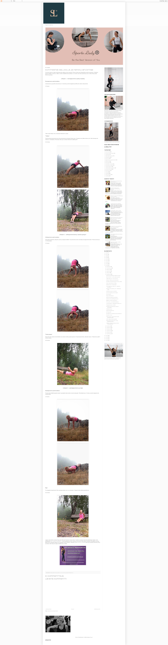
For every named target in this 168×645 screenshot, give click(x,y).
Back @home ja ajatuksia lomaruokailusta (114, 313)
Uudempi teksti (48, 609)
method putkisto (108, 166)
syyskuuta (108, 271)
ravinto (106, 171)
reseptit (106, 173)
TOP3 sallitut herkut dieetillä (111, 319)
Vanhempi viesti (97, 609)
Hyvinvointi (107, 151)
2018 (107, 259)
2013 (107, 335)
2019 (107, 257)
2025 (107, 252)
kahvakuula (107, 157)
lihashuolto (107, 162)
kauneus (106, 158)
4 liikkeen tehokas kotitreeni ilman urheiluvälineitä (112, 324)
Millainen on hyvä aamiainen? (111, 300)
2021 (107, 254)
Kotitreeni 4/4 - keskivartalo (111, 284)
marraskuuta (108, 268)
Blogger (91, 637)
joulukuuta (108, 266)
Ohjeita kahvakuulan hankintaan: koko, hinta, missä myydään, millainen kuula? (117, 218)
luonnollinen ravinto (109, 163)
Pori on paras (108, 294)
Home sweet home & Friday (111, 283)
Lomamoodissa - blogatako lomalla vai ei (113, 303)
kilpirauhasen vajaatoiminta (110, 159)
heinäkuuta (108, 274)
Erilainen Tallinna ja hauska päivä (112, 280)
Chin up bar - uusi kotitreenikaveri (112, 301)
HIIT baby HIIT (108, 312)
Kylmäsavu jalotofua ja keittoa (112, 297)
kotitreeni (59, 572)
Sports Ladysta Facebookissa (55, 541)
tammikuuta (108, 333)
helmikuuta (108, 332)
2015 (107, 263)
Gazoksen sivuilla (80, 542)
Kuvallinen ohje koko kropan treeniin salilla (114, 281)
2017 (107, 260)
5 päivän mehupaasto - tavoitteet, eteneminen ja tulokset (115, 189)
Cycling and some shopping (116, 203)
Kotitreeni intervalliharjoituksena (112, 298)
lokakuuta (108, 269)
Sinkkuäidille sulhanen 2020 (116, 210)
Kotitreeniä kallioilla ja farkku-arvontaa (113, 275)
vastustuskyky (108, 174)
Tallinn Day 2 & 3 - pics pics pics (112, 278)
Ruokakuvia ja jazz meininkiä (111, 291)
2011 (107, 338)
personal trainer (108, 169)
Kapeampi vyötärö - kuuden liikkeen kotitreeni (116, 242)
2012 (107, 337)
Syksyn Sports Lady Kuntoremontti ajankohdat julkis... (112, 317)
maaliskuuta (108, 330)
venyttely (107, 175)
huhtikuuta (108, 329)
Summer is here (109, 315)
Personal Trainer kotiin (109, 153)
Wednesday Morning (110, 310)
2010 (107, 340)
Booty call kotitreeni (110, 295)
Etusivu (72, 609)
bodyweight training (53, 572)
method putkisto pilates (109, 167)
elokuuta (108, 272)
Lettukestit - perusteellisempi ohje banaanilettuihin (116, 227)
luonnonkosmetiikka (109, 165)
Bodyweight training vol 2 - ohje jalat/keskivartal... (112, 321)
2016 (107, 262)
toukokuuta (108, 327)
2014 (107, 265)
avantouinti (107, 154)
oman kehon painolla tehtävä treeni (67, 572)
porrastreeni (107, 170)
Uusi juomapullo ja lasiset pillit (112, 292)
